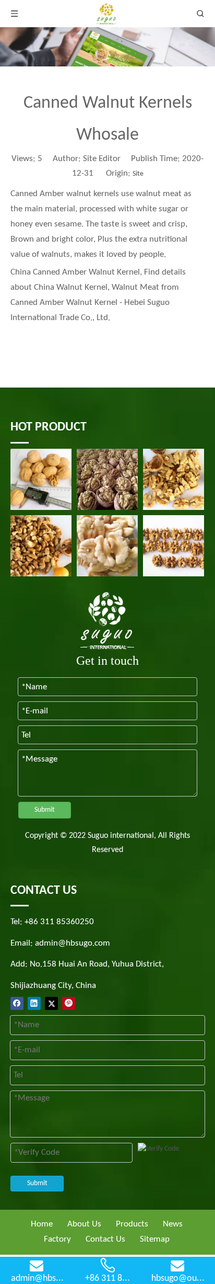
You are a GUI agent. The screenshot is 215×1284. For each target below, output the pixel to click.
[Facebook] (16, 1003)
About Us (84, 1224)
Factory (57, 1239)
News (173, 1224)
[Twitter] (51, 1003)
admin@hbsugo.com (72, 943)
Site (138, 174)
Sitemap (155, 1239)
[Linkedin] (34, 1003)
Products (132, 1224)
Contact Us (105, 1239)
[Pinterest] (68, 1003)
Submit (44, 810)
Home (42, 1224)
